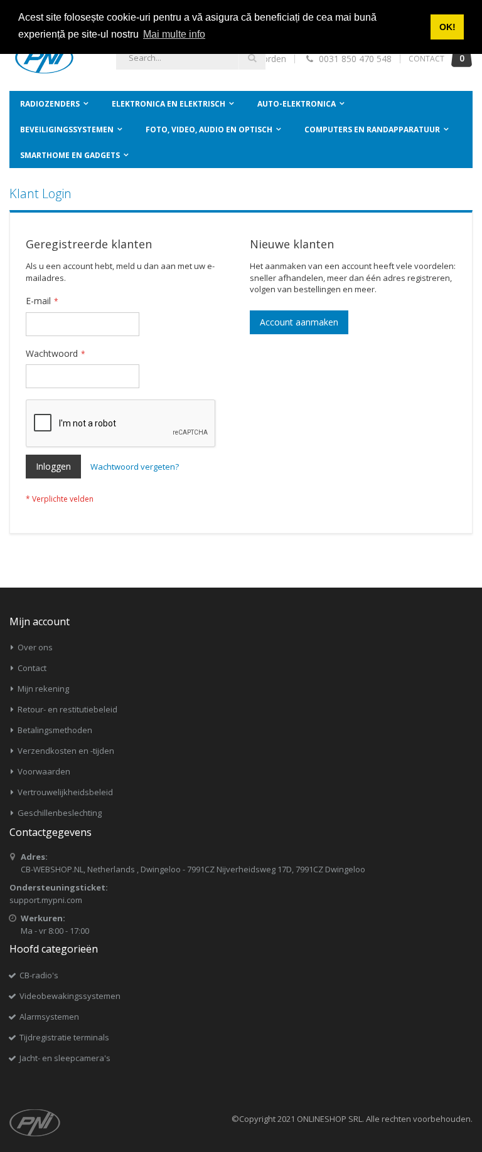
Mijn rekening (43, 688)
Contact (32, 668)
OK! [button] (447, 27)
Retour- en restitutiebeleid (67, 709)
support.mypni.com (45, 900)
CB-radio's (38, 975)
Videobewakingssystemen (69, 995)
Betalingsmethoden (55, 730)
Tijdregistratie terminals (64, 1037)
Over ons (35, 647)
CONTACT (426, 58)
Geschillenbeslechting (60, 812)
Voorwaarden (44, 771)
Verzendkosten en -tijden (66, 750)
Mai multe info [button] (174, 34)
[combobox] (190, 57)
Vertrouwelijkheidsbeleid (65, 792)
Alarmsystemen (49, 1016)
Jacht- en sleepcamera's (64, 1058)
